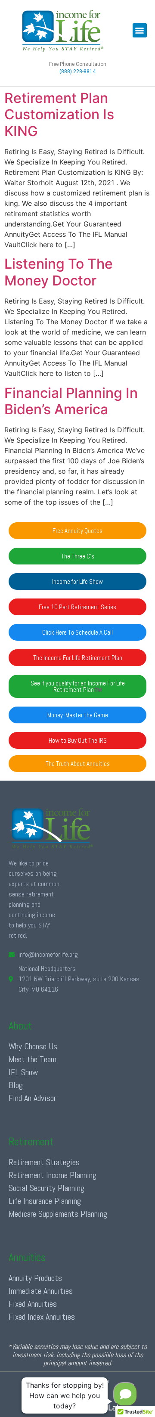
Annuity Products (35, 1278)
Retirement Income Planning (52, 1175)
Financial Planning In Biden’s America (71, 401)
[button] (140, 30)
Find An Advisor (32, 1098)
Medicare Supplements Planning (58, 1213)
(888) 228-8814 (77, 71)
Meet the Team (32, 1059)
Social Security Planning (46, 1188)
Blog (16, 1085)
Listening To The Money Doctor (58, 271)
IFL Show (23, 1072)
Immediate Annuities (41, 1290)
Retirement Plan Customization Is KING (59, 115)
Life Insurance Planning (45, 1200)
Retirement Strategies (44, 1162)
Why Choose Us (33, 1046)
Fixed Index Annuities (42, 1316)
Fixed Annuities (33, 1303)
